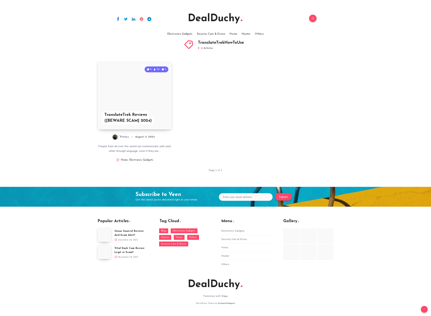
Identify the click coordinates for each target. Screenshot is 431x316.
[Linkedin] (133, 19)
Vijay (224, 296)
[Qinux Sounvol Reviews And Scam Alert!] (104, 235)
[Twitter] (126, 19)
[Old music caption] (325, 236)
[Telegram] (149, 19)
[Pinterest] (141, 19)
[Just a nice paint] (308, 252)
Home (233, 34)
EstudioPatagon (226, 303)
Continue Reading (156, 119)
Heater (246, 34)
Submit (283, 197)
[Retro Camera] (308, 236)
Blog (163, 231)
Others (259, 34)
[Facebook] (118, 19)
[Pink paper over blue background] (291, 236)
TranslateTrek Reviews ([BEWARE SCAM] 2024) (128, 118)
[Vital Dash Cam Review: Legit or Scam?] (104, 252)
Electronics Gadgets (179, 34)
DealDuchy (214, 19)
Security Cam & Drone (211, 34)
